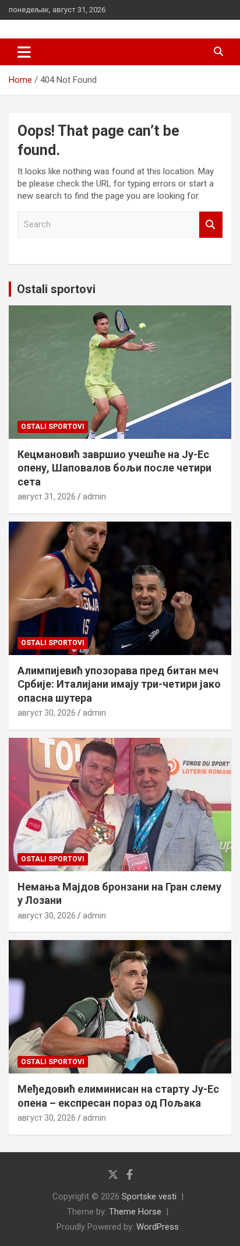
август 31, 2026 (46, 496)
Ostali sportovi (56, 289)
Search (211, 225)
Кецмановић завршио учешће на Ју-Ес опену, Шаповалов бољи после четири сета (114, 468)
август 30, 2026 (46, 712)
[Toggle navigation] (24, 51)
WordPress (157, 1227)
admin (94, 496)
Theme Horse (135, 1211)
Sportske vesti (149, 1196)
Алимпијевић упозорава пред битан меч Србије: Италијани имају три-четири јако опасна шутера (119, 684)
